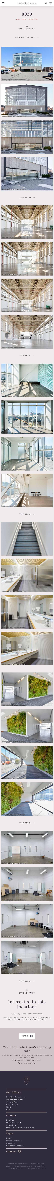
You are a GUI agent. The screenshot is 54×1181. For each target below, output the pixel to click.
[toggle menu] (3, 3)
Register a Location (15, 1146)
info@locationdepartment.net (28, 1060)
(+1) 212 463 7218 (28, 1063)
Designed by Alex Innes (37, 1169)
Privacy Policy (39, 1166)
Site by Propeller (16, 1169)
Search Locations (13, 1140)
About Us (10, 1143)
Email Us (10, 1120)
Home (8, 1138)
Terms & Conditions (22, 1166)
